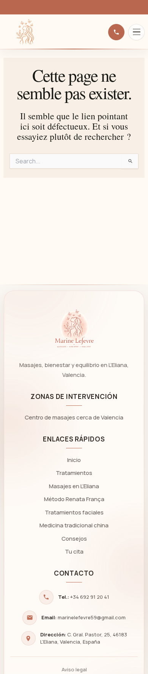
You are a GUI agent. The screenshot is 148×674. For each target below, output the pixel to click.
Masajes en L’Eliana (74, 486)
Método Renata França (74, 499)
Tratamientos (74, 473)
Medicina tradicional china (74, 525)
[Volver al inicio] (25, 32)
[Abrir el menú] (136, 32)
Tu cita (74, 551)
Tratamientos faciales (74, 512)
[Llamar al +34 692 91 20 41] (116, 32)
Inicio (74, 460)
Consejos (74, 539)
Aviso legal (74, 669)
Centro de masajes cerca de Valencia (74, 417)
